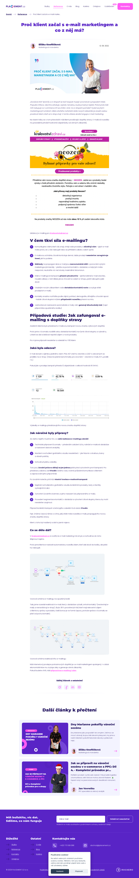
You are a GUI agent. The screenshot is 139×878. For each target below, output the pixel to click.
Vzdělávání (109, 6)
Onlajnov (97, 6)
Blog (77, 6)
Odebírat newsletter (120, 819)
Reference (58, 6)
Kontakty (125, 6)
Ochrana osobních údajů (94, 870)
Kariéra (86, 6)
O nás (69, 6)
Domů (9, 14)
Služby (47, 6)
